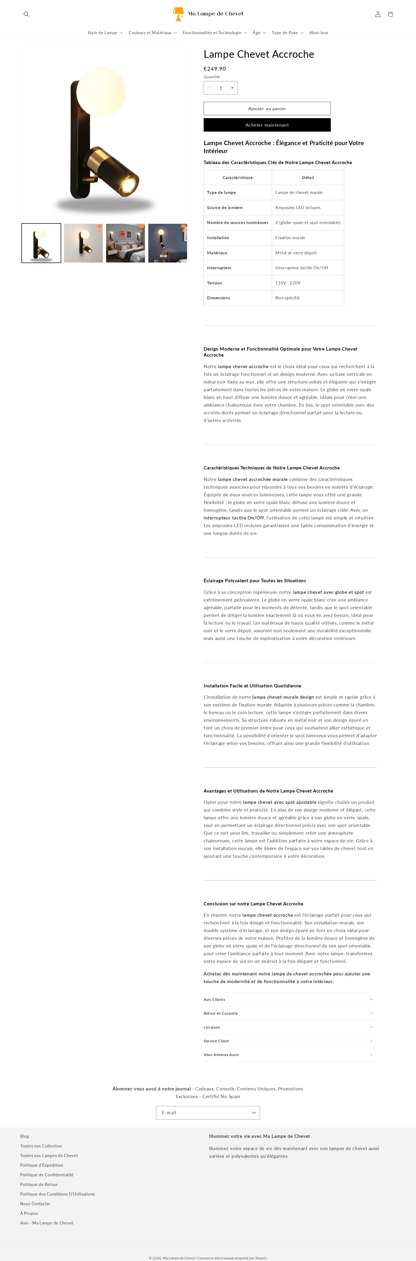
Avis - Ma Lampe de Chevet (46, 1222)
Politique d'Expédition (41, 1165)
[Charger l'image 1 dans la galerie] (41, 243)
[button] (26, 14)
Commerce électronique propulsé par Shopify (232, 1258)
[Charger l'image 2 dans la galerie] (83, 243)
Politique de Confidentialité (47, 1174)
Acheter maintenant (267, 125)
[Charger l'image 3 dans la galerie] (125, 243)
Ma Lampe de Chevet (179, 1258)
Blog (24, 1136)
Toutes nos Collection (41, 1145)
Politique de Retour (39, 1184)
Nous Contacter (35, 1203)
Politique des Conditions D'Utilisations (57, 1194)
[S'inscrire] (253, 1113)
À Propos (29, 1213)
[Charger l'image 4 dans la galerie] (167, 243)
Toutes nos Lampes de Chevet (49, 1155)
